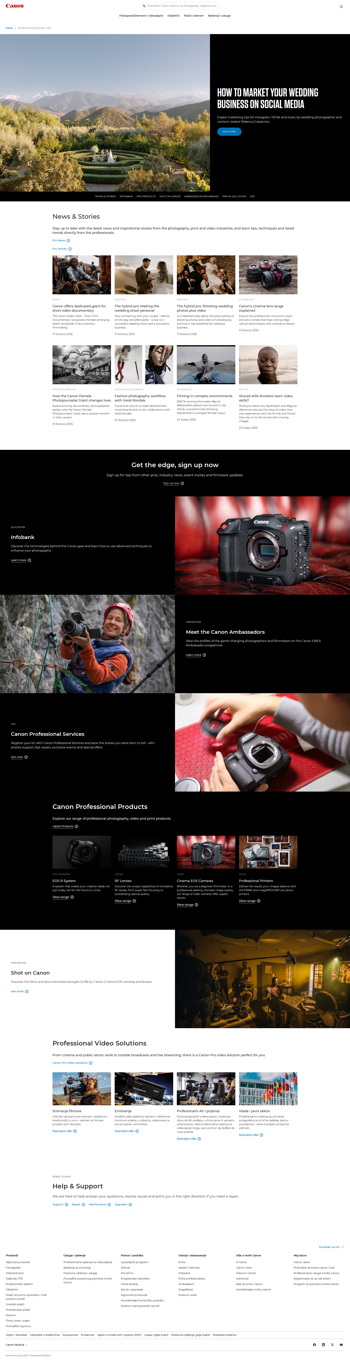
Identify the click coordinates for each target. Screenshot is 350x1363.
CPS (252, 196)
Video (180, 874)
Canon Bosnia (15, 1344)
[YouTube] (341, 1344)
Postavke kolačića (224, 1335)
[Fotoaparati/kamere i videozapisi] (164, 16)
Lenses (119, 874)
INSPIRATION (193, 622)
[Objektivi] (181, 16)
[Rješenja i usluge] (232, 16)
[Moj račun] (341, 6)
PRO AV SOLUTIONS (234, 196)
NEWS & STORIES (105, 196)
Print (242, 874)
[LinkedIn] (323, 1344)
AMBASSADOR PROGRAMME (201, 196)
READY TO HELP (61, 1176)
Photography (61, 874)
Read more (229, 132)
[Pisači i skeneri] (205, 16)
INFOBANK (126, 196)
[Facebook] (314, 1344)
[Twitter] (332, 1344)
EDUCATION (18, 527)
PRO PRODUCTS (146, 196)
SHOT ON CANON (170, 196)
